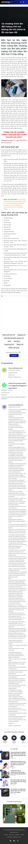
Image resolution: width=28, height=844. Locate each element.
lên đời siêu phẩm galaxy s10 (14, 338)
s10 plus (17, 341)
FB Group (11, 834)
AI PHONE (9, 837)
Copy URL (14, 355)
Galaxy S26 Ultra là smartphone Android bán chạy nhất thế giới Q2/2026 (18, 772)
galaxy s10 (22, 335)
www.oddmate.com (15, 368)
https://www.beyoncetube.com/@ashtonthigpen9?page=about (17, 386)
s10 (10, 341)
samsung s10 (9, 344)
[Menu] (26, 2)
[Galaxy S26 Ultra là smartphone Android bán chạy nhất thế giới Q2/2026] (5, 774)
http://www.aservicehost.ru (14, 725)
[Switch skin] (21, 2)
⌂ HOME (6, 834)
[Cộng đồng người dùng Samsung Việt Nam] (7, 2)
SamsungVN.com (14, 832)
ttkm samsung (14, 347)
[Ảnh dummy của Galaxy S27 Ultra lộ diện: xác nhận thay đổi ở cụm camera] (5, 792)
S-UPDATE (16, 834)
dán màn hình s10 (9, 335)
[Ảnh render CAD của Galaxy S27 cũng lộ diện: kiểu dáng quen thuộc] (5, 783)
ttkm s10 (20, 344)
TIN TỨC (22, 834)
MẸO (19, 837)
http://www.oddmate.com (14, 377)
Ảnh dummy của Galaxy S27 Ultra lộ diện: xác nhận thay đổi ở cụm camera (18, 790)
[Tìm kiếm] (23, 2)
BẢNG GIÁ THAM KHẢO (10, 199)
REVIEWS (15, 837)
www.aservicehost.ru (15, 405)
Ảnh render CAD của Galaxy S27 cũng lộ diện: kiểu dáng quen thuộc (18, 781)
